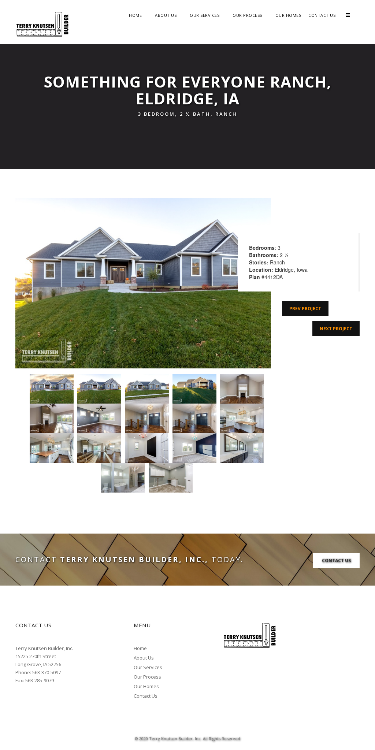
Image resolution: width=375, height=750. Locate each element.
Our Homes (288, 15)
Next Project (336, 329)
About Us (166, 15)
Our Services (204, 15)
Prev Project (305, 308)
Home (135, 15)
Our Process (247, 15)
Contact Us (321, 15)
